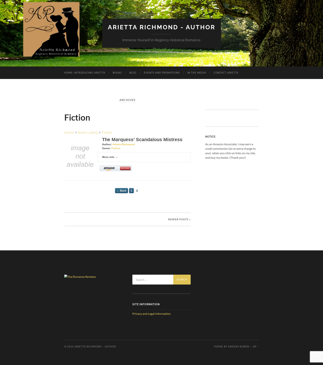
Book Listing (88, 132)
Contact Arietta (226, 72)
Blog (132, 72)
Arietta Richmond (124, 144)
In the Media (196, 72)
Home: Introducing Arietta (84, 72)
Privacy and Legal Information (151, 313)
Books (117, 72)
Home (69, 132)
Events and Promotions (162, 72)
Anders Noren (238, 346)
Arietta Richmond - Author (161, 27)
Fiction (107, 132)
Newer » (179, 219)
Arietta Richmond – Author (95, 346)
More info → (110, 157)
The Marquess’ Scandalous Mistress (142, 139)
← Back (121, 190)
